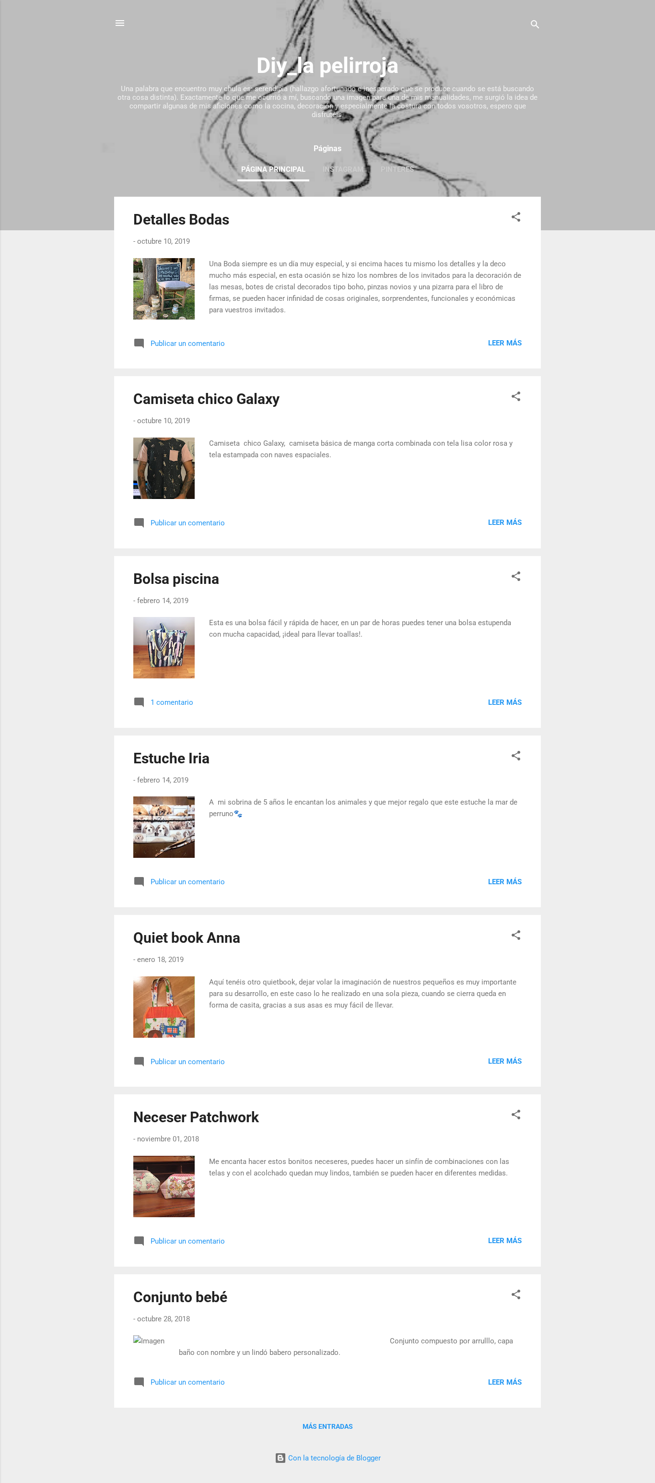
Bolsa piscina (176, 578)
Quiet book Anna (186, 937)
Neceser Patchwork (196, 1117)
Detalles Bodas (181, 219)
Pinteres (397, 169)
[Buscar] (535, 26)
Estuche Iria (171, 758)
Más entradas (328, 1426)
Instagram (343, 169)
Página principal (273, 169)
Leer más (505, 343)
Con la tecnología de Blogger (333, 1458)
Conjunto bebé (180, 1297)
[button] (516, 218)
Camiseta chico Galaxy (206, 399)
